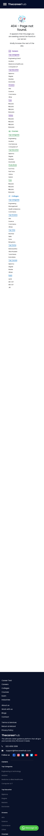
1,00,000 (11, 112)
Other (10, 97)
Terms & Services (9, 722)
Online (11, 174)
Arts (10, 89)
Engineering (12, 139)
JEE (10, 288)
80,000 (11, 109)
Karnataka (12, 257)
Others (11, 227)
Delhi (10, 237)
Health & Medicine (14, 209)
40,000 (11, 104)
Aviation (11, 61)
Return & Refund (9, 726)
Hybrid (11, 177)
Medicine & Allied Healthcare (12, 779)
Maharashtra (13, 249)
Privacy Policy (7, 730)
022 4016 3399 (11, 746)
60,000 (11, 107)
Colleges (15, 196)
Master (11, 270)
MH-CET (11, 282)
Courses (14, 131)
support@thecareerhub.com (18, 750)
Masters (11, 79)
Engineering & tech (15, 58)
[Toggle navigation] (5, 4)
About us (5, 705)
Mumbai (11, 234)
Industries (6, 700)
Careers (14, 51)
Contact (5, 717)
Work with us (7, 709)
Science (11, 92)
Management (13, 206)
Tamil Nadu (12, 254)
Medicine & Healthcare (16, 64)
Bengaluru (12, 242)
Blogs (4, 713)
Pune (10, 239)
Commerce (12, 94)
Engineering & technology (11, 771)
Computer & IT (13, 67)
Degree (11, 76)
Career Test (7, 680)
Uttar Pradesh (13, 252)
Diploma (11, 74)
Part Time (12, 172)
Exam (4, 696)
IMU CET (11, 285)
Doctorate (12, 82)
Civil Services (13, 144)
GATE (10, 279)
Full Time (11, 169)
